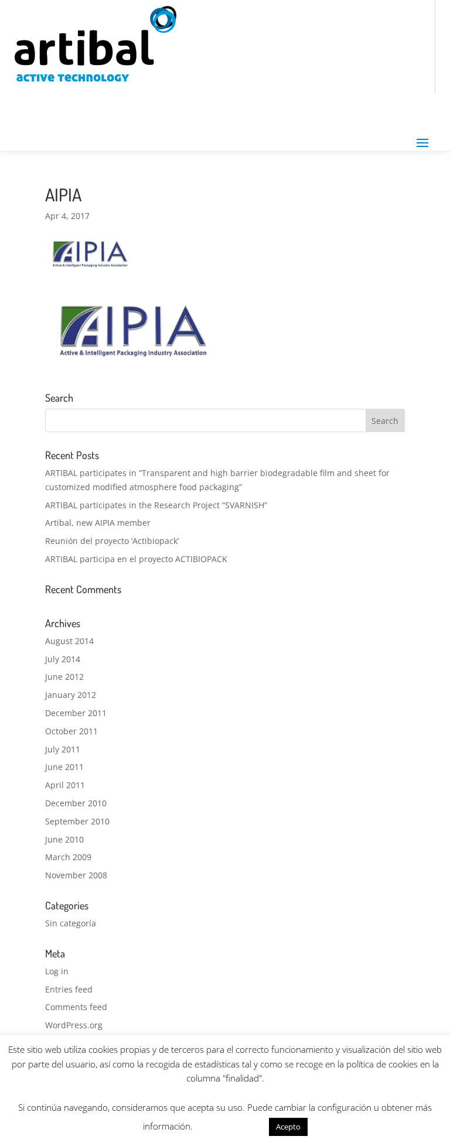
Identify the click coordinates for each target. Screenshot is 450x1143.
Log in (57, 971)
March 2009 (68, 857)
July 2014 (62, 659)
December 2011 (76, 712)
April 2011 (65, 784)
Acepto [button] (288, 1126)
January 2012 (70, 694)
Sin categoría (70, 923)
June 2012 (64, 676)
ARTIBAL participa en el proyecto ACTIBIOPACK (136, 558)
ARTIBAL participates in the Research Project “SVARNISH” (156, 505)
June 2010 (64, 839)
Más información (230, 1126)
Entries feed (69, 989)
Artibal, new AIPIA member (98, 522)
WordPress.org (74, 1025)
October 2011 (71, 731)
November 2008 (76, 875)
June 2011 (64, 766)
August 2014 (69, 640)
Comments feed (76, 1006)
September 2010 (77, 821)
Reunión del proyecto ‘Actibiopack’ (112, 540)
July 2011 (62, 749)
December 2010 (76, 803)
